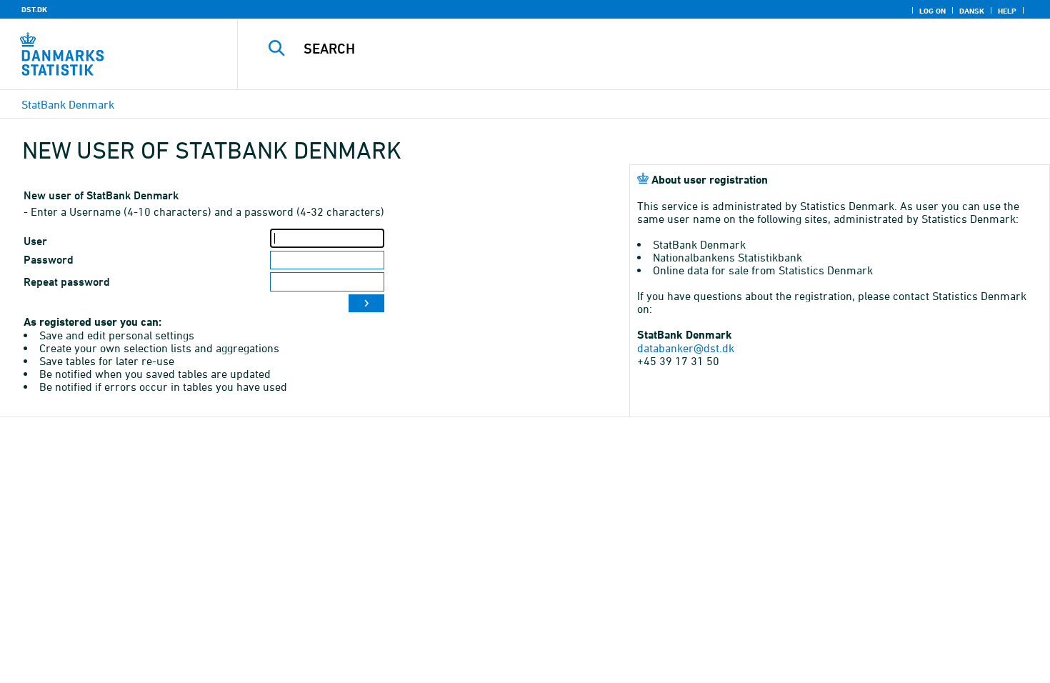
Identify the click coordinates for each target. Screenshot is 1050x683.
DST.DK (34, 9)
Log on (932, 11)
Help (1007, 11)
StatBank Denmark (67, 104)
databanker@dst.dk (685, 348)
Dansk (971, 11)
